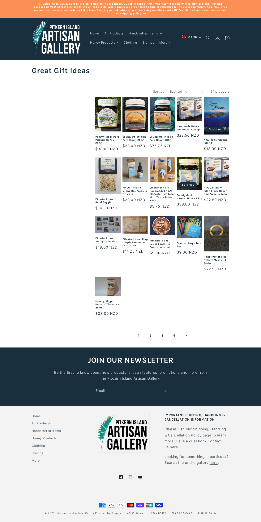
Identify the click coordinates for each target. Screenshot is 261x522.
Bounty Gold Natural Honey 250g (189, 197)
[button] (145, 33)
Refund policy (134, 512)
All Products (41, 423)
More (36, 460)
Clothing (38, 446)
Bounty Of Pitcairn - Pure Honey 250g (135, 138)
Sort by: (159, 91)
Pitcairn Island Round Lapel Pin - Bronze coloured (161, 244)
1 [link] (139, 335)
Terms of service (181, 512)
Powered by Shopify (108, 513)
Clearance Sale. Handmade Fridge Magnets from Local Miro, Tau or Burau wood (162, 194)
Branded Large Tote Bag (189, 245)
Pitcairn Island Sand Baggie (104, 201)
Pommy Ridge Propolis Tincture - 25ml (107, 304)
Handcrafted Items (46, 431)
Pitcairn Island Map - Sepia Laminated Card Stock (135, 242)
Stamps (37, 453)
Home (36, 416)
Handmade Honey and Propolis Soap (188, 128)
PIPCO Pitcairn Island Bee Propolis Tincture (134, 191)
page (207, 435)
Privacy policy (157, 512)
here (174, 447)
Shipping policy (206, 512)
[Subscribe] (165, 391)
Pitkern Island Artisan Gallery (75, 513)
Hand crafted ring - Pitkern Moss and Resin (216, 260)
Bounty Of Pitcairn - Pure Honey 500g (162, 138)
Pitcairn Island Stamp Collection (106, 240)
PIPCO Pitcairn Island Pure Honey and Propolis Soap (215, 191)
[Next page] (186, 336)
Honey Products (44, 438)
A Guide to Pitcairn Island (216, 141)
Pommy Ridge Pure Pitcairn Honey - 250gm (107, 140)
